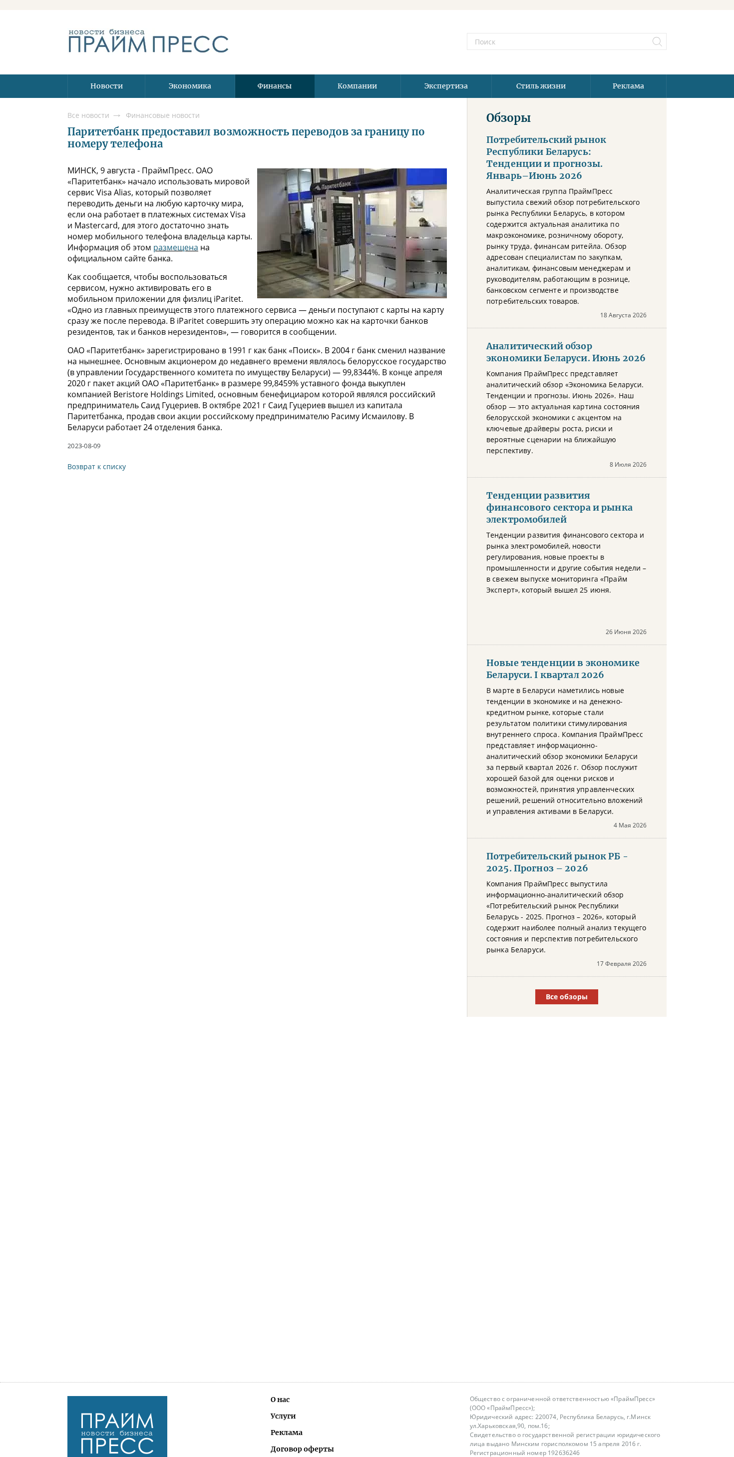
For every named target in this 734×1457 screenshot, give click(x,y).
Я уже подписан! (367, 787)
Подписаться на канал (367, 758)
